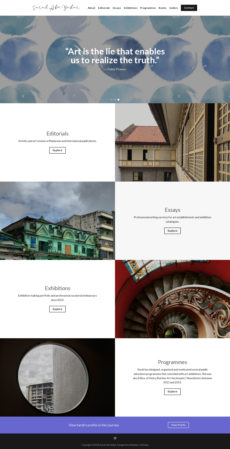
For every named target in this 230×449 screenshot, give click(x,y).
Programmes (148, 7)
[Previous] (8, 59)
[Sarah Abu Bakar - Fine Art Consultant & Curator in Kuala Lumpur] (56, 7)
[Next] (221, 59)
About (91, 7)
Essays (117, 7)
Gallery (173, 7)
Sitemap (144, 445)
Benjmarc (134, 445)
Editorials (104, 7)
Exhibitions (131, 7)
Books (162, 7)
